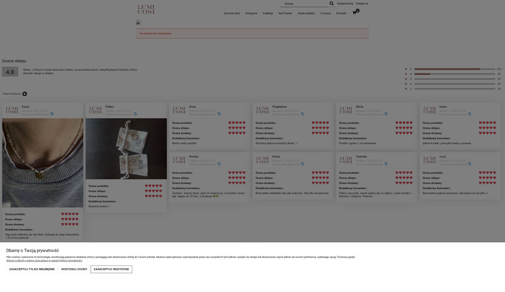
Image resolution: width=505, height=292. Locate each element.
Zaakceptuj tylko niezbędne (32, 269)
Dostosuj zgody (74, 269)
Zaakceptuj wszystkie (111, 269)
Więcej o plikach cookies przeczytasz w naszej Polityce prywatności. (44, 260)
